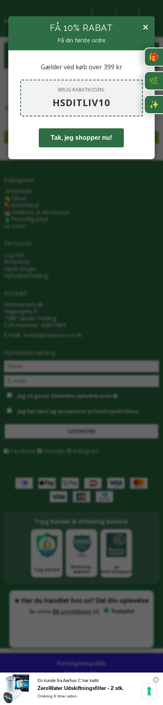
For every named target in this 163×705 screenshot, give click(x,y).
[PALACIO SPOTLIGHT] (153, 104)
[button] (153, 57)
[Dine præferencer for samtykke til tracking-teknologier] (149, 691)
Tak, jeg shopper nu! (81, 137)
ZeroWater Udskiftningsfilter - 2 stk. (81, 688)
